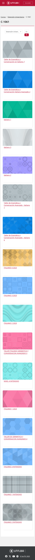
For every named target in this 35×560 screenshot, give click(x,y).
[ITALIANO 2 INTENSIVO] (17, 512)
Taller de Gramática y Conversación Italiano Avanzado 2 (17, 90)
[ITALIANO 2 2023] (17, 313)
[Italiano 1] (17, 109)
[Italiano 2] (17, 165)
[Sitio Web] (17, 556)
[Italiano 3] (17, 137)
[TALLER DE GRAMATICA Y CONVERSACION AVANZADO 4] (17, 426)
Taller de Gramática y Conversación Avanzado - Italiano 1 (17, 205)
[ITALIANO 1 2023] (17, 398)
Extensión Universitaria (16, 17)
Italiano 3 (7, 147)
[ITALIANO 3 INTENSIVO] (17, 456)
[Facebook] (6, 556)
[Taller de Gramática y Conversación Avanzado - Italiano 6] (17, 225)
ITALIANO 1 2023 (10, 409)
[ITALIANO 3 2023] (17, 285)
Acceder (28, 3)
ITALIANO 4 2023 (10, 268)
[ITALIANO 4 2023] (17, 257)
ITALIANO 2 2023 (10, 323)
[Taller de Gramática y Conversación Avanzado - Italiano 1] (17, 192)
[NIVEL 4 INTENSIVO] (17, 371)
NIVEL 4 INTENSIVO (11, 381)
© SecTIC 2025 (25, 556)
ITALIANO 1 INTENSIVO (13, 494)
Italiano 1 (7, 119)
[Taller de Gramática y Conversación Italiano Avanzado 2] (17, 79)
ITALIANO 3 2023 (10, 295)
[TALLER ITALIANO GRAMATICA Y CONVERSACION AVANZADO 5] (17, 340)
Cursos (3, 17)
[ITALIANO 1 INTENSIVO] (17, 484)
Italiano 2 (7, 175)
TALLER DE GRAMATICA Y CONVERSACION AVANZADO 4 (15, 438)
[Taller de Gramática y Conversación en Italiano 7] (17, 49)
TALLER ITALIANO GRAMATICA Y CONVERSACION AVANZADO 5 (16, 352)
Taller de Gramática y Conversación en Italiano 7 (14, 60)
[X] (10, 556)
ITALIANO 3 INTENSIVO (13, 467)
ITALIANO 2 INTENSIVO (13, 522)
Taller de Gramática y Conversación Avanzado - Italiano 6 (17, 237)
